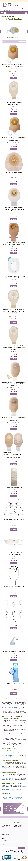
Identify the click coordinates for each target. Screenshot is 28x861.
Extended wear (5, 787)
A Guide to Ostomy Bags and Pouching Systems (14, 798)
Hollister (7, 789)
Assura (3, 707)
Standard (24, 786)
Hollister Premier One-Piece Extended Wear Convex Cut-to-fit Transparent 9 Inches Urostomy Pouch (13, 139)
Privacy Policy (17, 822)
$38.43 (15, 592)
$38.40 (15, 109)
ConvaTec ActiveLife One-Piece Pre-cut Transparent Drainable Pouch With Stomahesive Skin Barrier (13, 102)
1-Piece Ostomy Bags (14, 19)
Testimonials (4, 826)
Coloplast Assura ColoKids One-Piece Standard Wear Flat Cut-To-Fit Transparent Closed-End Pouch (14, 174)
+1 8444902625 (15, 0)
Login (25, 0)
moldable (5, 774)
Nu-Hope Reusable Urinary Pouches (13, 619)
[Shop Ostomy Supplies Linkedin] (13, 851)
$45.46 (15, 558)
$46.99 (15, 248)
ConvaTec (13, 779)
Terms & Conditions (18, 825)
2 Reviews (16, 71)
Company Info (5, 820)
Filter (4, 41)
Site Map (3, 838)
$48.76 (15, 389)
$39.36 (15, 459)
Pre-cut (5, 752)
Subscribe (4, 840)
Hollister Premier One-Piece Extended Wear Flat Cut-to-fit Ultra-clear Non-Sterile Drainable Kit (13, 419)
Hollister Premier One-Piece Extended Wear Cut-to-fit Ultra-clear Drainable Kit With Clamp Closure (13, 383)
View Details (13, 77)
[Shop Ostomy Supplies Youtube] (17, 851)
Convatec (11, 789)
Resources (4, 830)
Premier (24, 706)
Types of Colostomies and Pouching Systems (13, 797)
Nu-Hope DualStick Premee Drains (14, 487)
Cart (21, 0)
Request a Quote (17, 826)
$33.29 (15, 525)
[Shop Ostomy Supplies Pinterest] (21, 851)
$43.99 (15, 144)
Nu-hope (3, 789)
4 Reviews (16, 353)
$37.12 (15, 655)
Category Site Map (5, 834)
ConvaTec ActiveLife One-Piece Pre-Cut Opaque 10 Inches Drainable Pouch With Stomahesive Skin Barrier (13, 311)
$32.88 (15, 491)
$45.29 (15, 73)
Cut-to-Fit (4, 762)
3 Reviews (16, 316)
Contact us (4, 824)
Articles (3, 831)
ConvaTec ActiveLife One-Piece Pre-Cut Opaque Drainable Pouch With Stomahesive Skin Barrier (14, 347)
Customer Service (18, 820)
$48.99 (15, 179)
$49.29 (15, 318)
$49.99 (15, 354)
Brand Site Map (5, 833)
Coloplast (24, 787)
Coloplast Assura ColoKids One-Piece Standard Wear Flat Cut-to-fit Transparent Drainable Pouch (13, 209)
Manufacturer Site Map (6, 837)
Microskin (17, 707)
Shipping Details (17, 824)
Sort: (16, 41)
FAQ (2, 835)
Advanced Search (6, 10)
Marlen (15, 789)
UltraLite (13, 707)
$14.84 (15, 623)
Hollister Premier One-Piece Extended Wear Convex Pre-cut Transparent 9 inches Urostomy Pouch (13, 66)
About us (3, 822)
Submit (21, 847)
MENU (4, 13)
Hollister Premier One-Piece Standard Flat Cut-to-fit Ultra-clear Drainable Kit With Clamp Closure (13, 454)
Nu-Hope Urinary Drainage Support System (14, 651)
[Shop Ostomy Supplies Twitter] (6, 851)
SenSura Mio (7, 707)
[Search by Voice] (22, 8)
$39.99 (15, 281)
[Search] (25, 9)
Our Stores (4, 827)
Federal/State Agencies (6, 825)
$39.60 (15, 689)
